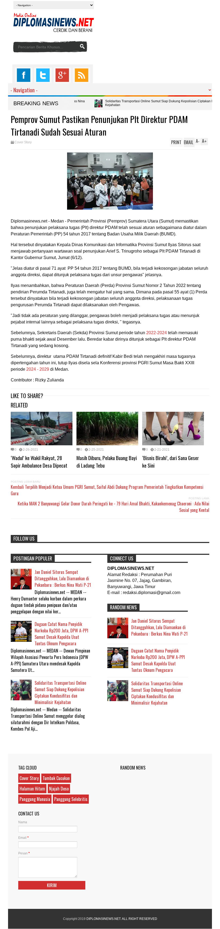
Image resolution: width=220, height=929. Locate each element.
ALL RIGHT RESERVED (139, 919)
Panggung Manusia (35, 799)
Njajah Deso (59, 788)
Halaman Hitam (32, 788)
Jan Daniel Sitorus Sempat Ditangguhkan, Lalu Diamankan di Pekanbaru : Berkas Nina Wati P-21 (63, 578)
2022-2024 (156, 332)
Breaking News (35, 103)
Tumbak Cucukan (56, 778)
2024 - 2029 (37, 369)
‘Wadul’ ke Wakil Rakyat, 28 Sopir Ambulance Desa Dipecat (39, 461)
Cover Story (23, 142)
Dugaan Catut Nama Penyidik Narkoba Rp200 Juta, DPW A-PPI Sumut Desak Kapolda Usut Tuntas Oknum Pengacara (61, 634)
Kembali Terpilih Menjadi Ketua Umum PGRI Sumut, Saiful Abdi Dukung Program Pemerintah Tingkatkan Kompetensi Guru (107, 490)
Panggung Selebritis (70, 799)
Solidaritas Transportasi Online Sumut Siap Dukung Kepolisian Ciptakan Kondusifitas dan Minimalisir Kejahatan (60, 692)
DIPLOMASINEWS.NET (103, 919)
